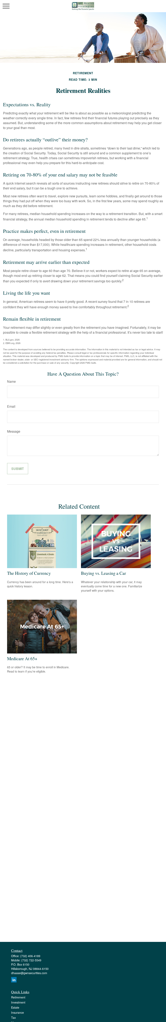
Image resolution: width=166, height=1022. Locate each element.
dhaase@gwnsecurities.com (29, 973)
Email (11, 406)
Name (11, 381)
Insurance (17, 1012)
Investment (18, 1002)
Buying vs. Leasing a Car (103, 573)
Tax (13, 1018)
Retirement (18, 997)
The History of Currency (29, 573)
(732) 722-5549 (31, 960)
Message (13, 431)
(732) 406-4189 (30, 956)
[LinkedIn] (14, 979)
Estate (15, 1007)
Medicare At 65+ (22, 658)
